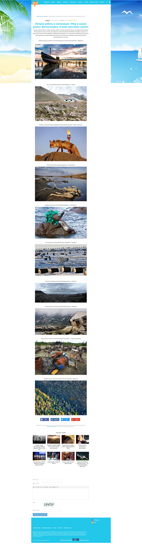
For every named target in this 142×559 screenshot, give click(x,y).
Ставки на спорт (94, 2)
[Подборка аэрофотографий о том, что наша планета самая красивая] (53, 439)
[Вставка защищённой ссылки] (49, 487)
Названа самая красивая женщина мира (68, 462)
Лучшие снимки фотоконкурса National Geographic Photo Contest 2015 (39, 447)
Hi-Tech (86, 2)
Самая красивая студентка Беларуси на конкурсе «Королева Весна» (39, 463)
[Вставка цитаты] (54, 487)
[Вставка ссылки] (47, 487)
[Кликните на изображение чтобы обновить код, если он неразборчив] (49, 507)
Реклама (102, 2)
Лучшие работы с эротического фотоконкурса (82, 446)
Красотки (65, 2)
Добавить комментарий (40, 515)
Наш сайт (34, 531)
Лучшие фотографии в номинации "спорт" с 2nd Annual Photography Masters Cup (82, 464)
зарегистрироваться (51, 426)
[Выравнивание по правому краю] (44, 487)
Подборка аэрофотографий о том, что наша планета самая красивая (53, 446)
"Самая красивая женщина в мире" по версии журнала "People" (68, 446)
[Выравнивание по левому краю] (40, 487)
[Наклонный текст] (35, 487)
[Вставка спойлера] (58, 487)
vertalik (63, 20)
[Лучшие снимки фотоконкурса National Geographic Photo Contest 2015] (39, 439)
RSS (95, 522)
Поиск (54, 528)
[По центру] (42, 487)
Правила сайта (37, 528)
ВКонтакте (96, 520)
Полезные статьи (67, 528)
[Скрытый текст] (52, 487)
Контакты (60, 528)
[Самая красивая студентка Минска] (53, 456)
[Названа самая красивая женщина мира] (68, 456)
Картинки (46, 2)
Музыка (59, 2)
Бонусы (80, 2)
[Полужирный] (34, 487)
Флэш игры (73, 2)
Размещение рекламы (47, 528)
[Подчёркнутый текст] (37, 487)
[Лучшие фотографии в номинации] (82, 456)
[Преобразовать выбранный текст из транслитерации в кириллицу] (56, 487)
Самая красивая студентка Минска (54, 462)
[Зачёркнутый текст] (39, 487)
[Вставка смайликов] (46, 487)
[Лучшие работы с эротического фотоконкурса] (82, 439)
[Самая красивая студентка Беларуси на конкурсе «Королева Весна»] (39, 456)
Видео (53, 2)
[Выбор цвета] (51, 487)
